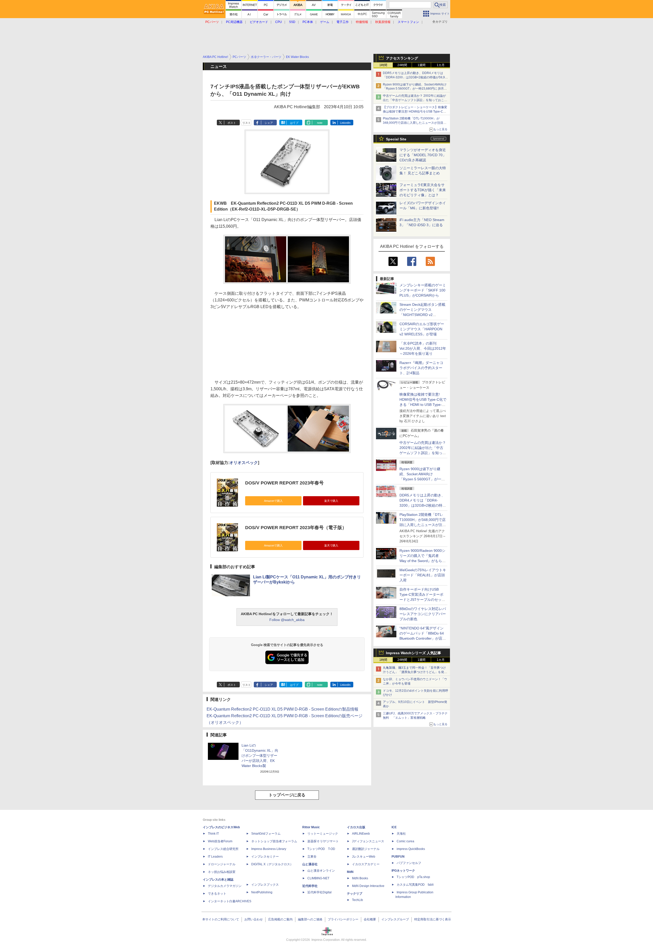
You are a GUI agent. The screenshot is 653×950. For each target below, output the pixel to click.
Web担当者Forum (220, 841)
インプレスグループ (395, 919)
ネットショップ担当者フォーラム (274, 841)
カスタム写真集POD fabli (415, 884)
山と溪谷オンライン (321, 870)
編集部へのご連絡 (310, 919)
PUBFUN (398, 856)
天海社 (401, 833)
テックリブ (354, 893)
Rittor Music (311, 827)
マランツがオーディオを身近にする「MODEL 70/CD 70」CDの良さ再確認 (422, 155)
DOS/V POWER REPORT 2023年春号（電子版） (296, 527)
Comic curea (405, 841)
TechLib (357, 900)
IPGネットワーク (403, 870)
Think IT (213, 833)
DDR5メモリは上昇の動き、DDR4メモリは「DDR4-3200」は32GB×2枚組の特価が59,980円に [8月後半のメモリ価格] (415, 77)
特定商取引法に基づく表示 (432, 919)
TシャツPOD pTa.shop (413, 877)
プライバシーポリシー (343, 919)
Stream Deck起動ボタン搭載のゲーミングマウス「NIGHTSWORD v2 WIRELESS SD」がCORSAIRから (422, 314)
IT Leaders (215, 856)
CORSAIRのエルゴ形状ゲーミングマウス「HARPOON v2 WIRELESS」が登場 (421, 329)
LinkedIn (345, 122)
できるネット (217, 893)
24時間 (402, 65)
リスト (246, 122)
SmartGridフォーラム (266, 833)
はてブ (294, 122)
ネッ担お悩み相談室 (221, 872)
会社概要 (370, 919)
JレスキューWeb (363, 856)
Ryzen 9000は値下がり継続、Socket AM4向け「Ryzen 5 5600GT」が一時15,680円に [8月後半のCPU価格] (415, 89)
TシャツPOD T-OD (321, 849)
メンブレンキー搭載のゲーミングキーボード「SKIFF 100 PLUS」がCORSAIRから (422, 290)
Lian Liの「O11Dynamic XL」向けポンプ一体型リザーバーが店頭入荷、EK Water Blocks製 (260, 755)
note (319, 122)
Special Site (396, 139)
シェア (269, 122)
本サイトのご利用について (220, 919)
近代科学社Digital (319, 892)
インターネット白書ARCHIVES (229, 901)
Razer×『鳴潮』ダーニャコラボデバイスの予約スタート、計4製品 (421, 368)
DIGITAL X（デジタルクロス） (272, 864)
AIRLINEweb (361, 833)
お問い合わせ (253, 919)
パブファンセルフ (409, 863)
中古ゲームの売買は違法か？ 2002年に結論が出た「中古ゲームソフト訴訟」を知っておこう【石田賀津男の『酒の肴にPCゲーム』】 (415, 100)
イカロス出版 (356, 827)
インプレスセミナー (265, 856)
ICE (394, 827)
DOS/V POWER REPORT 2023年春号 (284, 482)
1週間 (421, 65)
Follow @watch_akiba (287, 620)
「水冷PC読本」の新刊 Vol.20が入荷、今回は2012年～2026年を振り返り (422, 348)
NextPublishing (261, 892)
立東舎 (312, 856)
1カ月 (441, 65)
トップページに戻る (287, 795)
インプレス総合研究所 (223, 849)
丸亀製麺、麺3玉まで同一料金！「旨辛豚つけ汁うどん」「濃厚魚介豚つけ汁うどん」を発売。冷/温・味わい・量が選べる (414, 672)
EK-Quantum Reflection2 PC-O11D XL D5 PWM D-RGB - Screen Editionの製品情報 (282, 709)
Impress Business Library (268, 849)
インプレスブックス (265, 884)
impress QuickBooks (411, 849)
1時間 (383, 65)
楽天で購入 (331, 500)
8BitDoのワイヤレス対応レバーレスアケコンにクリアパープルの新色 (422, 614)
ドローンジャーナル (221, 864)
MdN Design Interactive (368, 886)
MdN (350, 872)
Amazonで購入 (273, 500)
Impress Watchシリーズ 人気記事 (413, 653)
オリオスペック (243, 462)
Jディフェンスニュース (368, 841)
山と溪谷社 (310, 864)
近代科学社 (310, 886)
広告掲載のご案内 (280, 919)
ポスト (232, 122)
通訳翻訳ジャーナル (366, 849)
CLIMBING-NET (318, 878)
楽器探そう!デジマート (323, 841)
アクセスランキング (402, 58)
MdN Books (360, 878)
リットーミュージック (322, 833)
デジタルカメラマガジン (225, 886)
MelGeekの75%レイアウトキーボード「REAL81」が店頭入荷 (422, 575)
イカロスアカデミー (366, 864)
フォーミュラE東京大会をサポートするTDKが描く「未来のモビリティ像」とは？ (422, 190)
